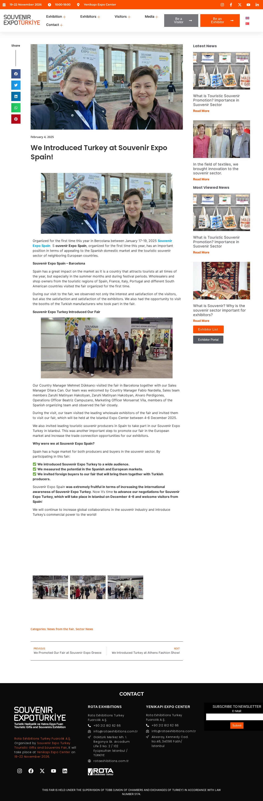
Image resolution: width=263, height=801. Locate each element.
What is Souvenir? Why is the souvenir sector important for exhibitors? (219, 310)
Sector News (84, 629)
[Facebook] (31, 771)
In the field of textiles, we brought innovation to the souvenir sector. (216, 168)
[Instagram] (19, 771)
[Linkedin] (65, 771)
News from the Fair (60, 629)
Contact (52, 25)
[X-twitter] (42, 771)
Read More (201, 111)
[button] (16, 73)
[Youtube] (53, 771)
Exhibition (54, 16)
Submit (236, 725)
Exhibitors (88, 16)
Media (149, 16)
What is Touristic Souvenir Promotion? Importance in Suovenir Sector (216, 100)
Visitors (121, 16)
